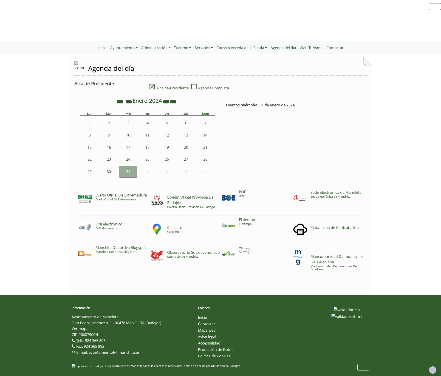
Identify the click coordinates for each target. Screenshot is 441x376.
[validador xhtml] (346, 316)
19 (167, 147)
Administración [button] (154, 47)
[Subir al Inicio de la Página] (432, 370)
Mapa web (207, 330)
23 (109, 159)
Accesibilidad (209, 343)
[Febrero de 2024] (173, 101)
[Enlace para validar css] (347, 309)
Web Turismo (311, 47)
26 (167, 159)
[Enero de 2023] (120, 101)
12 (167, 135)
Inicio (102, 47)
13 (186, 135)
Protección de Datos (215, 349)
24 (128, 159)
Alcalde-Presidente (169, 88)
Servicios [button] (202, 47)
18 (147, 147)
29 (90, 171)
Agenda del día (283, 47)
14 (205, 135)
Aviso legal (207, 336)
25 (147, 159)
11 (147, 135)
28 (205, 159)
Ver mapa (80, 328)
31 (128, 171)
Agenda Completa (210, 88)
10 (128, 135)
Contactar (335, 47)
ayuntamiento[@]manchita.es (114, 352)
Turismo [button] (181, 47)
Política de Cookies (214, 356)
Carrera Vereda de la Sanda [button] (240, 47)
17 (128, 147)
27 (186, 159)
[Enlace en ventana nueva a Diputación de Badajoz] (88, 366)
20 (186, 147)
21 (205, 147)
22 (90, 159)
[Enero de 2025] (166, 101)
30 (109, 171)
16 (109, 147)
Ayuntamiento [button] (122, 47)
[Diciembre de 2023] (129, 101)
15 (90, 147)
